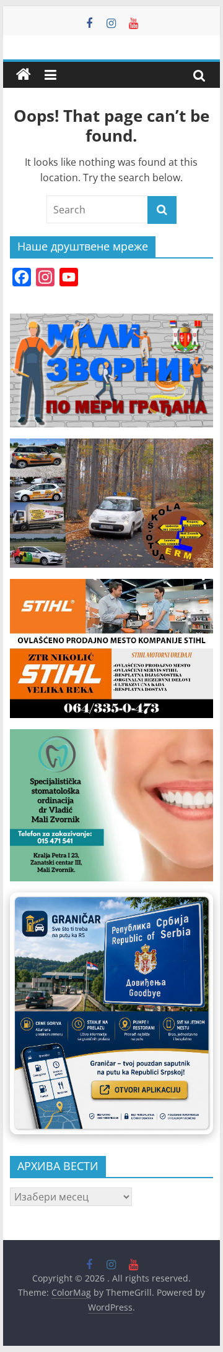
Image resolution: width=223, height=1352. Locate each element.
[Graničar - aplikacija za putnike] (111, 1013)
